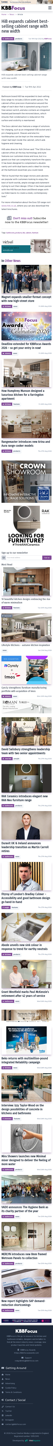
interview (7, 1118)
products (18, 39)
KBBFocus (48, 39)
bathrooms (9, 39)
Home (4, 14)
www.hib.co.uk (8, 205)
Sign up (47, 558)
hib (24, 233)
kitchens (8, 306)
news (15, 306)
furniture (35, 233)
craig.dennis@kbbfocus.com (26, 1360)
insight (6, 907)
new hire (8, 758)
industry (8, 353)
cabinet (28, 233)
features (16, 404)
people (16, 758)
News (12, 14)
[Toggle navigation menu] (50, 8)
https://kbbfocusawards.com (26, 1353)
